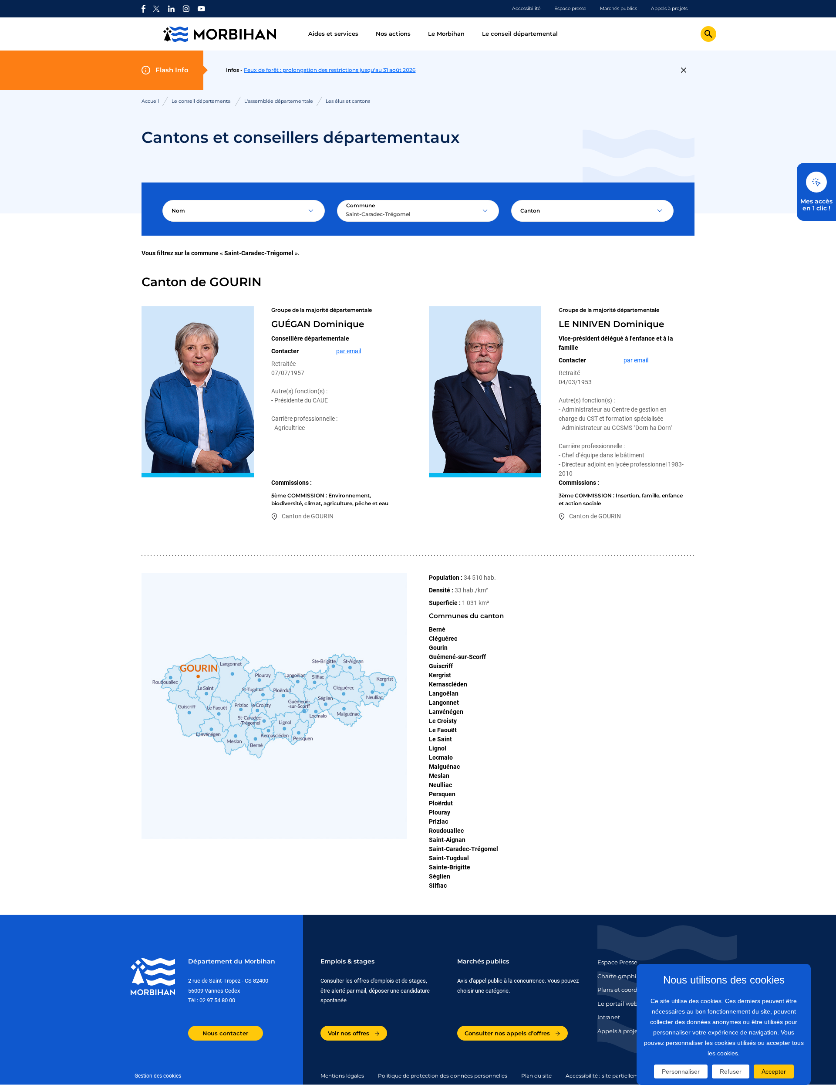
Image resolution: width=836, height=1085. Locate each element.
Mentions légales (342, 1075)
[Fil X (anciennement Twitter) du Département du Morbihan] (156, 9)
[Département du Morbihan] (229, 34)
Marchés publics (618, 8)
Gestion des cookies (158, 1076)
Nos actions (393, 33)
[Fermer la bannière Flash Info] (683, 70)
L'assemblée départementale (278, 101)
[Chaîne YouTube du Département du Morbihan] (201, 9)
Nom (178, 210)
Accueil (150, 101)
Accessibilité (526, 8)
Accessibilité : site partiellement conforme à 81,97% (632, 1075)
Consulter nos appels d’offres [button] (508, 1033)
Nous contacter (225, 1033)
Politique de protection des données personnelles (442, 1075)
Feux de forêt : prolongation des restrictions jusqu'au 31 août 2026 (329, 70)
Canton (530, 210)
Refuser (731, 1071)
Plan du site (536, 1075)
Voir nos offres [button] (349, 1033)
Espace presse (570, 8)
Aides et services (333, 33)
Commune (360, 205)
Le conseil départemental (520, 33)
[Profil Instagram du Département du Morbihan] (186, 9)
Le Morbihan (446, 33)
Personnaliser (681, 1071)
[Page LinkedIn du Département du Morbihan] (171, 9)
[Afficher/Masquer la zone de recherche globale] (708, 34)
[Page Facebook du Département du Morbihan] (143, 9)
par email (348, 351)
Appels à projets (669, 8)
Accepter (774, 1071)
